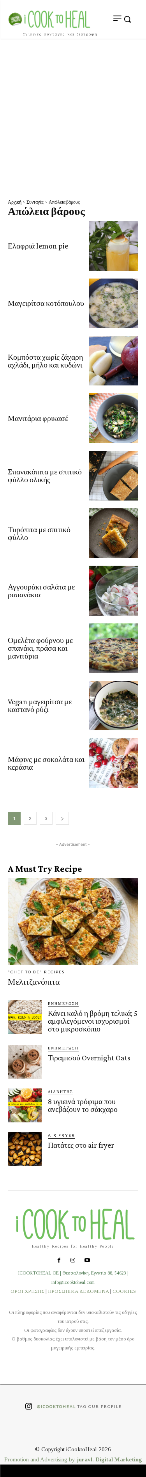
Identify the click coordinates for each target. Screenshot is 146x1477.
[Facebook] (59, 1261)
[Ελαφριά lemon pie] (113, 245)
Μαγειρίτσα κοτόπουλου (46, 303)
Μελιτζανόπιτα (34, 982)
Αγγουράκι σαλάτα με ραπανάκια (41, 590)
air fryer (61, 1135)
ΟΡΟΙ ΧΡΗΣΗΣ (27, 1291)
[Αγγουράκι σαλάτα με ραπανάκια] (113, 590)
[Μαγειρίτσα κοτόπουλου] (113, 303)
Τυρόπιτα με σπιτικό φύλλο (39, 533)
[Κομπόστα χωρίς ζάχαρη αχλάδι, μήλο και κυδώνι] (113, 360)
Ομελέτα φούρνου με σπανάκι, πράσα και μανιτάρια (40, 648)
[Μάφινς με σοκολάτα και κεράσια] (113, 763)
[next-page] (62, 818)
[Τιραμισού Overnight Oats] (25, 1062)
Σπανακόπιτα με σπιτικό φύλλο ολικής (45, 475)
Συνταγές (35, 202)
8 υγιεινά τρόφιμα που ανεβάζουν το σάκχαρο (83, 1105)
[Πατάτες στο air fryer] (25, 1149)
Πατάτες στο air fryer (81, 1145)
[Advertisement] (73, 116)
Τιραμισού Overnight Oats (89, 1057)
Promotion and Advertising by (40, 1459)
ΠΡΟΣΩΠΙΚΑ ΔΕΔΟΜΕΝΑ (78, 1291)
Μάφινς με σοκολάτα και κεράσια (46, 763)
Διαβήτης (60, 1091)
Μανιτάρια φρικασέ (38, 418)
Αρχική (14, 202)
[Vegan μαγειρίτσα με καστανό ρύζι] (113, 705)
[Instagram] (73, 1261)
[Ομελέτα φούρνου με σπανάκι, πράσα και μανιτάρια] (113, 648)
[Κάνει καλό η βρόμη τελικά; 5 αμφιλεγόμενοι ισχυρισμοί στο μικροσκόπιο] (25, 1017)
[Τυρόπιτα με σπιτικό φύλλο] (113, 533)
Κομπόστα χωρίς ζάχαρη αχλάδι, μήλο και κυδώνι (45, 361)
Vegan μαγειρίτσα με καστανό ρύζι (40, 705)
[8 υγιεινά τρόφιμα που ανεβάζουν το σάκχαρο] (25, 1105)
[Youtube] (87, 1261)
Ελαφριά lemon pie (38, 245)
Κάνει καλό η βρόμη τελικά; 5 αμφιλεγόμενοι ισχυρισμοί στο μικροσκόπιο (92, 1021)
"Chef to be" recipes (36, 971)
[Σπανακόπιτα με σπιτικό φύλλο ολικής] (113, 476)
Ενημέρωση (63, 1003)
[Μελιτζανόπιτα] (73, 921)
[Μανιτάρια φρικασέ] (113, 418)
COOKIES (124, 1291)
